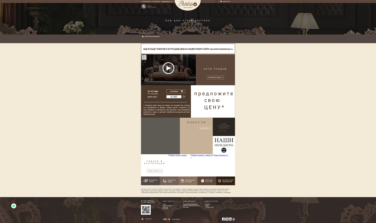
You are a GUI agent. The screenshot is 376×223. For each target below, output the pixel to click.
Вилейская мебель (223, 189)
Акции (206, 205)
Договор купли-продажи (190, 204)
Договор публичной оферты (191, 205)
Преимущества (223, 130)
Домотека (154, 191)
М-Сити (224, 191)
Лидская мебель (211, 191)
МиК (160, 192)
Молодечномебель (192, 192)
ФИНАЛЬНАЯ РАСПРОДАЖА (152, 36)
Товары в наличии (153, 171)
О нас (164, 204)
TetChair (184, 189)
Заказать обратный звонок (151, 6)
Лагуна (202, 191)
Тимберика (219, 192)
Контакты (165, 208)
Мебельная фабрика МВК (150, 192)
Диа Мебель (146, 191)
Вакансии (165, 207)
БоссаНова (212, 189)
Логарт (219, 191)
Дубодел (160, 191)
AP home (144, 189)
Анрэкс (196, 189)
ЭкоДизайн (227, 192)
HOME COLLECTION (164, 189)
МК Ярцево (181, 192)
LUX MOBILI (176, 189)
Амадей (190, 189)
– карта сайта (148, 218)
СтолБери (211, 192)
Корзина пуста (226, 1)
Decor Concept (152, 189)
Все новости (204, 128)
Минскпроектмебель (169, 192)
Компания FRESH (175, 191)
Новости (196, 122)
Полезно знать (209, 207)
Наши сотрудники (168, 205)
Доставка (186, 207)
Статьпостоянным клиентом (224, 126)
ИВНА (166, 191)
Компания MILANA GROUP (190, 191)
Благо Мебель (203, 189)
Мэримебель (203, 192)
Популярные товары (214, 77)
